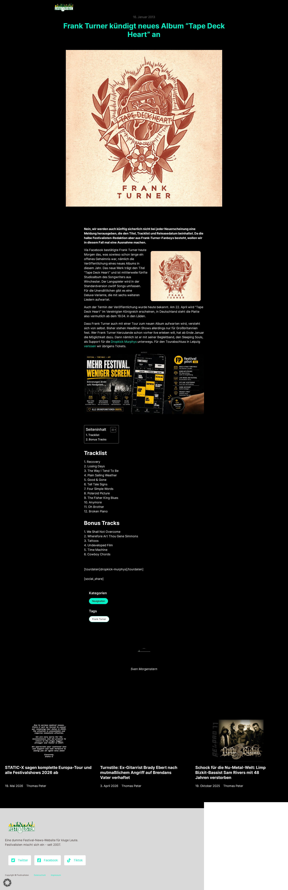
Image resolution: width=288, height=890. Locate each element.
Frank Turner (99, 619)
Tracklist (93, 435)
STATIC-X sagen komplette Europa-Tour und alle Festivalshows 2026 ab (48, 770)
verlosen (90, 346)
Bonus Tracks (97, 439)
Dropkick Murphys (124, 341)
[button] (7, 882)
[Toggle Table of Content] (111, 430)
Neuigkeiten (98, 601)
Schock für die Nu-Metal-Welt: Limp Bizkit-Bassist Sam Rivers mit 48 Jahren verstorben (230, 772)
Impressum (56, 875)
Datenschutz (40, 875)
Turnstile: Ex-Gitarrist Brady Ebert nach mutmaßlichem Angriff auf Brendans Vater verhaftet (138, 772)
